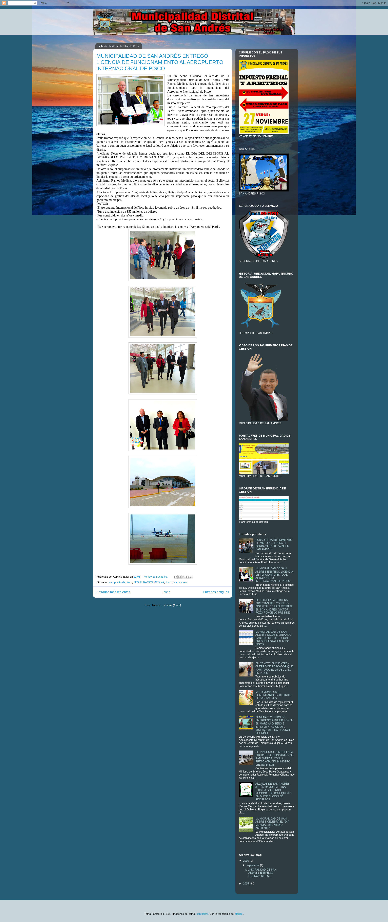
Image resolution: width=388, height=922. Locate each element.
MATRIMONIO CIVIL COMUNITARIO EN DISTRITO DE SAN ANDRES (273, 695)
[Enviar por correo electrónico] (176, 577)
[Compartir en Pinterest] (191, 577)
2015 (246, 883)
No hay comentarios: (156, 576)
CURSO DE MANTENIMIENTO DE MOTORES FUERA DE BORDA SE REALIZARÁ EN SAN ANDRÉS (273, 544)
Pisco (169, 582)
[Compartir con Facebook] (187, 577)
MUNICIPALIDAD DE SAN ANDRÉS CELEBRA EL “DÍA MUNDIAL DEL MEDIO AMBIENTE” (272, 823)
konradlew (202, 913)
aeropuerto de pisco (120, 582)
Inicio (166, 592)
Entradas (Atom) (171, 605)
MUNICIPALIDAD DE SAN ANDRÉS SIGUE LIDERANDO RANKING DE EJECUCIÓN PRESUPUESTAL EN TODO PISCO (273, 638)
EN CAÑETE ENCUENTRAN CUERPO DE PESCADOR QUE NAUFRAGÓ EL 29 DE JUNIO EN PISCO (274, 668)
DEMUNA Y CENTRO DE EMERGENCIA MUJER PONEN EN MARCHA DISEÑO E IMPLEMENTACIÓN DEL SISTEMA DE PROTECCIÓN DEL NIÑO (274, 725)
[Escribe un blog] (179, 577)
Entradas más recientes (113, 592)
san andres (180, 582)
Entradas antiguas (216, 592)
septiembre (253, 865)
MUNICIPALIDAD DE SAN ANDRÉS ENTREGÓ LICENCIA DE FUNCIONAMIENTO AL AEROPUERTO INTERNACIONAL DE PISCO (159, 62)
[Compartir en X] (183, 577)
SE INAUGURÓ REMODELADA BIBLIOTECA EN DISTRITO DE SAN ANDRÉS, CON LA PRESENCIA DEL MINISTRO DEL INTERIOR (274, 758)
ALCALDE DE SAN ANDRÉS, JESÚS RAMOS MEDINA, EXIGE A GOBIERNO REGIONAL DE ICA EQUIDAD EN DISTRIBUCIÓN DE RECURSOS (273, 791)
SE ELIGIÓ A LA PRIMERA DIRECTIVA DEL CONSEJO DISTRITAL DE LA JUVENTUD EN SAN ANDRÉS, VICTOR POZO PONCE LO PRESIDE (273, 606)
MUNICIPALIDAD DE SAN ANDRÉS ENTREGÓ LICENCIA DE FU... (260, 872)
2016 (246, 860)
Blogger (238, 913)
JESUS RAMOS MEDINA (149, 582)
